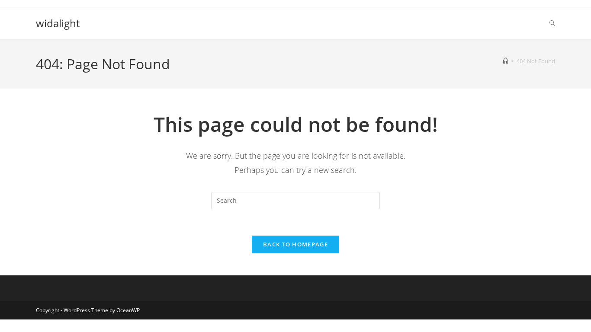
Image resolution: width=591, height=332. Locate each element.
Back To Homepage (295, 244)
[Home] (505, 61)
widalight (58, 23)
